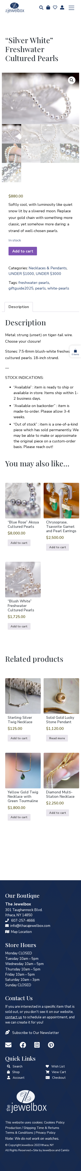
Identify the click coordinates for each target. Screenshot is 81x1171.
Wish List (58, 1066)
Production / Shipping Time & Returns (32, 1128)
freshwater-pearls (33, 282)
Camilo (65, 1150)
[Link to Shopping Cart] (47, 1072)
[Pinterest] (51, 1045)
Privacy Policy (45, 1133)
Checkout (59, 1078)
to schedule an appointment (36, 1017)
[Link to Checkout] (48, 1078)
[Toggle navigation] (71, 7)
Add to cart (22, 251)
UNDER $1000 (21, 273)
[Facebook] (24, 1045)
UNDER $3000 (48, 273)
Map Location (21, 931)
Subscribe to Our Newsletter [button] (35, 1032)
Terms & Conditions (19, 1133)
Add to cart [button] (19, 543)
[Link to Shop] (47, 7)
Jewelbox (49, 1150)
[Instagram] (37, 1045)
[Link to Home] (14, 7)
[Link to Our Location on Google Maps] (7, 931)
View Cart (59, 1072)
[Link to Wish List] (54, 7)
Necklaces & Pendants (48, 268)
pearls (40, 288)
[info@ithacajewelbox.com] (7, 925)
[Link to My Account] (8, 1078)
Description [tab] (19, 306)
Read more (57, 738)
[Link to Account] (61, 7)
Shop (16, 1072)
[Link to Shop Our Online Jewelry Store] (8, 1072)
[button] (40, 8)
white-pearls (58, 288)
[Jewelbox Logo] (26, 1101)
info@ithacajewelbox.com (30, 925)
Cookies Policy (54, 1122)
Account (19, 1078)
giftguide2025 (21, 288)
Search (17, 1066)
